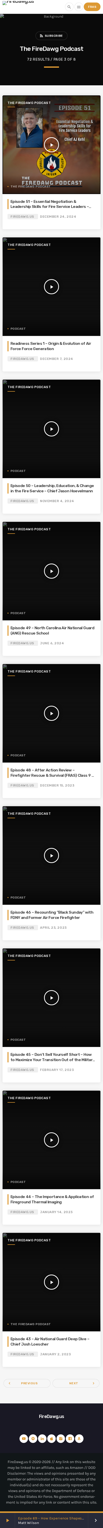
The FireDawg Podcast (29, 103)
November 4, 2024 (57, 501)
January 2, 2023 (55, 1354)
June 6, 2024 (52, 643)
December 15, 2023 (57, 785)
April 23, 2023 (53, 927)
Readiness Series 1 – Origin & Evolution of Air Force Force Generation (50, 346)
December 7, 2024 (56, 359)
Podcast (18, 328)
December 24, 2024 (58, 216)
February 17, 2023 (57, 1070)
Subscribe (51, 35)
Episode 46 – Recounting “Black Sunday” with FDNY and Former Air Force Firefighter (51, 915)
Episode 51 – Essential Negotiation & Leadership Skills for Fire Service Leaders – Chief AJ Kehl (49, 206)
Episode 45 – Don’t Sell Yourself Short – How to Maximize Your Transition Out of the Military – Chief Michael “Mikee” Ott (52, 1059)
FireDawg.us (22, 216)
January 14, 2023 (56, 1212)
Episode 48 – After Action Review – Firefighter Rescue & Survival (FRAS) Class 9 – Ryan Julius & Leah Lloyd (52, 775)
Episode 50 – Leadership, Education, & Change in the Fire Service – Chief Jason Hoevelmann (52, 488)
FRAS (92, 7)
